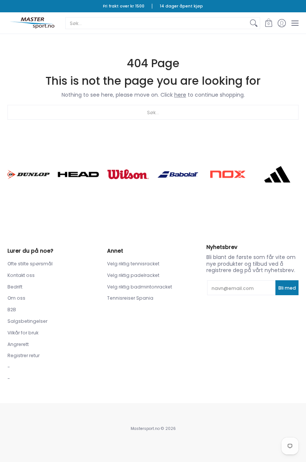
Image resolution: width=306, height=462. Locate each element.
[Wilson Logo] (128, 174)
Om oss (16, 298)
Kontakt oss (21, 275)
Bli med (287, 288)
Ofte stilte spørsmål (30, 263)
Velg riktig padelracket (133, 275)
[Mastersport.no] (31, 23)
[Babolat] (178, 174)
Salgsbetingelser (27, 321)
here (180, 95)
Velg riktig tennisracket (133, 263)
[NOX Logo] (227, 174)
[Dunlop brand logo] (28, 174)
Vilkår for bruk (22, 333)
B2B (11, 309)
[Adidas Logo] (277, 174)
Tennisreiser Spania (130, 298)
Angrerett (18, 344)
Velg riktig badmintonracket (139, 287)
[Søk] (254, 23)
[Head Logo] (78, 174)
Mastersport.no (145, 428)
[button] (268, 23)
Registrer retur (23, 355)
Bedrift (14, 287)
